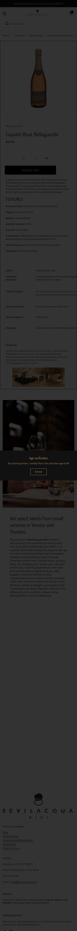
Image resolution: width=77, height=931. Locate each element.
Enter (38, 471)
